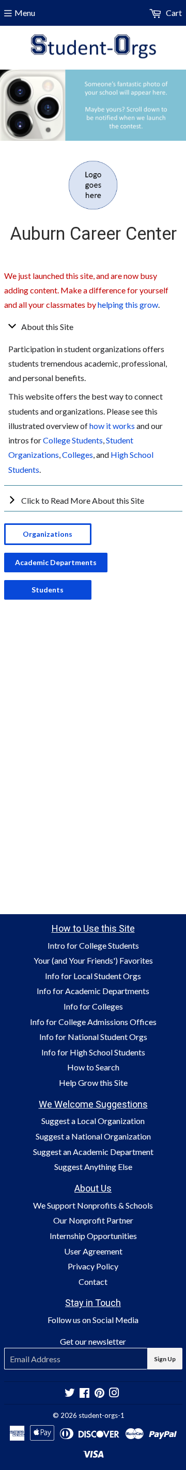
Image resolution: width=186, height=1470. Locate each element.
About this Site (47, 327)
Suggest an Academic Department (93, 1152)
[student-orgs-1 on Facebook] (84, 1393)
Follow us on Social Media (93, 1320)
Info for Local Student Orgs (93, 976)
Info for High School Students (93, 1052)
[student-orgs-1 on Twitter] (70, 1393)
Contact (93, 1281)
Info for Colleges (93, 1006)
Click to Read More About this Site (82, 500)
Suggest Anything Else (93, 1166)
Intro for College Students (93, 945)
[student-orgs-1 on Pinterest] (99, 1393)
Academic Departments (56, 562)
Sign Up (165, 1359)
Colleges (77, 454)
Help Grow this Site (93, 1082)
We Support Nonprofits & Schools (93, 1205)
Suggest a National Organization (93, 1136)
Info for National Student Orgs (93, 1037)
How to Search (93, 1067)
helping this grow (128, 304)
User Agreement (93, 1251)
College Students (73, 440)
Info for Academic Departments (93, 991)
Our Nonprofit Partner (93, 1220)
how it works (112, 426)
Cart (173, 13)
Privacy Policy (93, 1266)
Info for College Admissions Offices (93, 1022)
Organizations (47, 534)
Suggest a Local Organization (93, 1121)
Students (48, 589)
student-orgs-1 (102, 1415)
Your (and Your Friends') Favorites (93, 960)
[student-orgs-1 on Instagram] (114, 1393)
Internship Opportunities (93, 1236)
